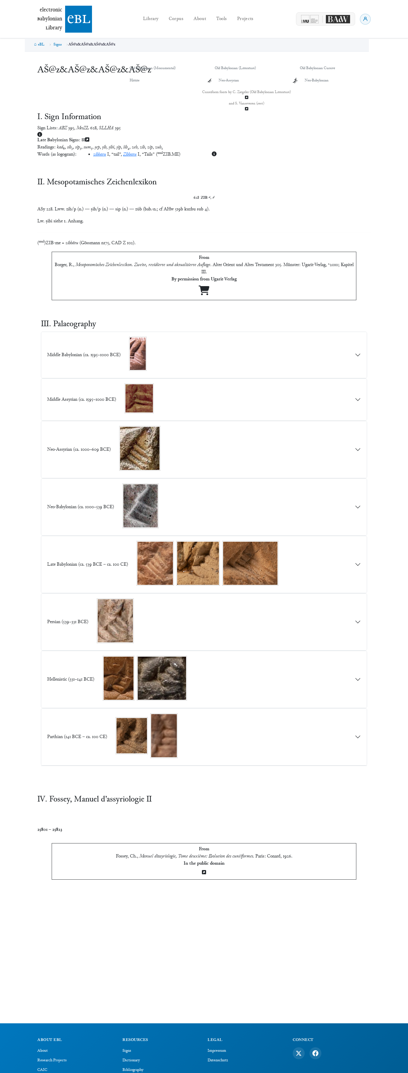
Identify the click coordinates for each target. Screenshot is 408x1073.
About (200, 19)
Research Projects (52, 1060)
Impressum (217, 1051)
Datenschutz (218, 1060)
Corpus (176, 19)
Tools (221, 19)
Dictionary (131, 1060)
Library (151, 19)
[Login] (365, 19)
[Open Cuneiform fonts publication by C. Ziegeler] (246, 98)
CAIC (42, 1070)
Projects (245, 19)
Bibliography (132, 1070)
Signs (57, 44)
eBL (41, 44)
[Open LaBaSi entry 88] (87, 140)
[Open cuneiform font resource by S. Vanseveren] (246, 109)
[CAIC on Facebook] (315, 1053)
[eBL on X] (299, 1053)
